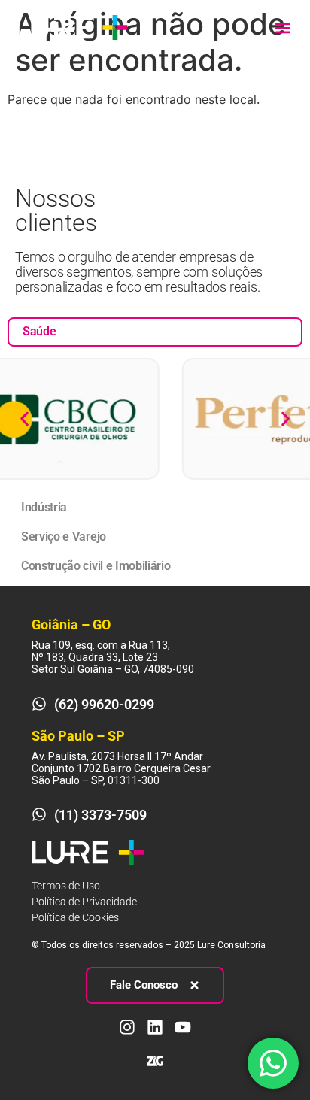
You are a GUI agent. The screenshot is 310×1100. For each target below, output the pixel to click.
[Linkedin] (155, 1027)
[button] (282, 27)
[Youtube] (183, 1027)
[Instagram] (127, 1027)
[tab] (155, 331)
